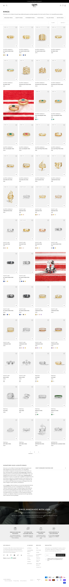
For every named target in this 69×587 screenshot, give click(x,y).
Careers (29, 561)
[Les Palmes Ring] (42, 165)
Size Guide (38, 550)
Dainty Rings (19, 17)
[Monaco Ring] (42, 396)
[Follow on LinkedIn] (21, 555)
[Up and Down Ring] (10, 37)
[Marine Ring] (26, 196)
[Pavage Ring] (10, 230)
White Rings (60, 17)
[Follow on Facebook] (4, 555)
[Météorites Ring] (42, 429)
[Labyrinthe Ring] (58, 165)
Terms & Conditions (8, 580)
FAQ (37, 548)
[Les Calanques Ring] (42, 101)
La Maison (29, 548)
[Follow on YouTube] (14, 555)
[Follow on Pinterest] (11, 555)
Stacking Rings (8, 17)
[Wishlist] (63, 5)
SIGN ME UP (60, 555)
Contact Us (38, 567)
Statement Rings (30, 17)
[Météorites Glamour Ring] (58, 429)
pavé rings (24, 472)
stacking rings (27, 475)
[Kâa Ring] (26, 396)
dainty (11, 479)
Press (28, 553)
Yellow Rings (50, 17)
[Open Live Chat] (28, 528)
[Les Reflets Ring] (10, 165)
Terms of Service (23, 580)
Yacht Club (22, 209)
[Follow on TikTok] (18, 555)
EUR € (31, 580)
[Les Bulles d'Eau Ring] (26, 70)
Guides (37, 552)
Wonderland (30, 555)
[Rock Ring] (10, 363)
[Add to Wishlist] (16, 27)
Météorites (38, 442)
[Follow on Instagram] (7, 555)
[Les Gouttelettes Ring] (42, 134)
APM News (29, 563)
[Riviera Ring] (58, 37)
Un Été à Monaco (7, 49)
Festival (37, 375)
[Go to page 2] (39, 452)
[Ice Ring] (42, 363)
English (38, 580)
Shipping (38, 557)
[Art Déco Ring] (10, 429)
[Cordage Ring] (42, 296)
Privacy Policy (16, 580)
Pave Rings (40, 17)
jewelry (8, 485)
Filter (53, 22)
